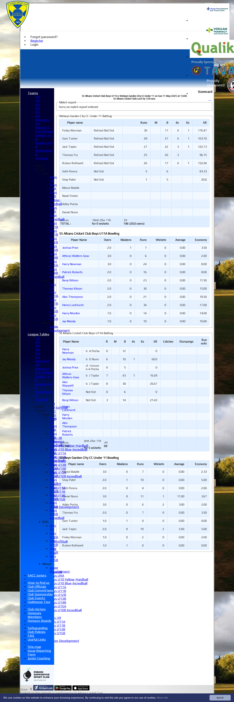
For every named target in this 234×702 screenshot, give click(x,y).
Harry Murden (71, 313)
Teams (33, 93)
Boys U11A (58, 453)
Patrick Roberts (72, 272)
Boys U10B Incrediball (66, 476)
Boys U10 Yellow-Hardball (69, 445)
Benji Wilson (70, 280)
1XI (37, 97)
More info (162, 697)
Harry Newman (71, 264)
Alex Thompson (72, 297)
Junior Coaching (39, 658)
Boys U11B (58, 457)
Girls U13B (57, 495)
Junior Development (64, 507)
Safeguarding (38, 628)
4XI (37, 108)
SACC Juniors (37, 575)
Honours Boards (39, 621)
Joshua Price (70, 247)
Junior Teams (40, 167)
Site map (34, 647)
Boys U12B (58, 595)
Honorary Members (35, 615)
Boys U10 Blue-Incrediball (68, 449)
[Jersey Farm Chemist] (217, 20)
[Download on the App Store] (81, 689)
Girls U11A (57, 488)
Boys (46, 173)
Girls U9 (55, 618)
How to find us (39, 583)
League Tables (38, 334)
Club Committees (40, 590)
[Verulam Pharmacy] (217, 39)
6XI (37, 116)
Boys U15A (58, 472)
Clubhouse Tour (39, 602)
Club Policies (37, 632)
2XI (37, 101)
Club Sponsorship (40, 594)
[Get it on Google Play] (63, 689)
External (41, 158)
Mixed (46, 323)
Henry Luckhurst (73, 305)
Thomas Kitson (72, 288)
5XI (37, 112)
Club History (37, 609)
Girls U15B (57, 633)
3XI (37, 104)
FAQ (31, 636)
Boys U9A (57, 575)
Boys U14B (58, 602)
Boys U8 (53, 179)
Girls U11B (57, 625)
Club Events (36, 598)
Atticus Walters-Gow (75, 256)
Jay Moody (69, 321)
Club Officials (37, 586)
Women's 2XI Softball (44, 129)
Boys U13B (58, 465)
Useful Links (37, 639)
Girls (45, 280)
